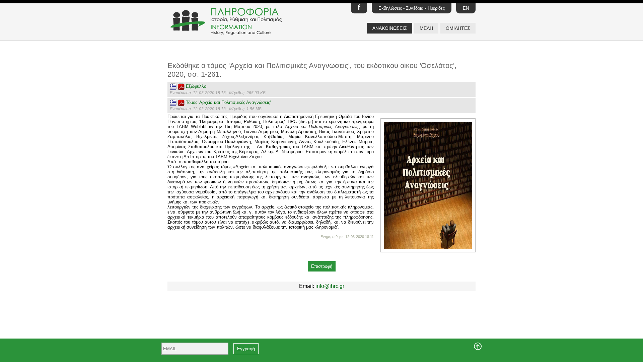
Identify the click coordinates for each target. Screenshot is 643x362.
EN (466, 8)
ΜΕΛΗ (426, 28)
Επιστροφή (321, 266)
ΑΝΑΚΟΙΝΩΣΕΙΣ (389, 28)
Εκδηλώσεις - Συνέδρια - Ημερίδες (411, 8)
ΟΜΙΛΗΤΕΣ (458, 28)
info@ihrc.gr (329, 286)
